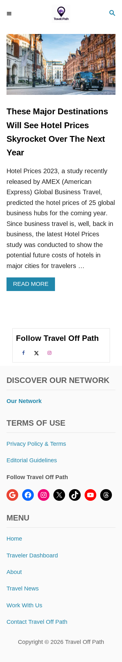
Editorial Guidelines (32, 460)
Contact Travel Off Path (37, 622)
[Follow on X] (35, 352)
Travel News (23, 588)
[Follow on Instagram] (48, 352)
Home (14, 538)
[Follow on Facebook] (22, 352)
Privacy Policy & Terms (36, 444)
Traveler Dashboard (32, 555)
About (14, 572)
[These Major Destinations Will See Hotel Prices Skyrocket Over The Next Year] (61, 67)
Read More (33, 285)
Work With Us (24, 605)
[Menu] (10, 13)
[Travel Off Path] (61, 14)
